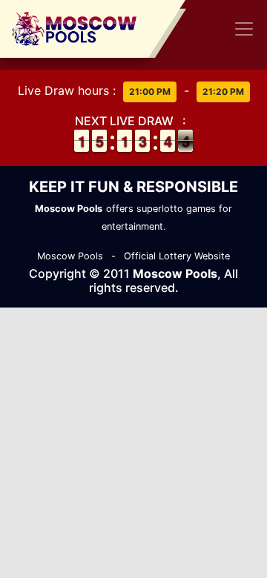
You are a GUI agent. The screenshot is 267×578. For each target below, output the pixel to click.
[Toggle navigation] (244, 29)
